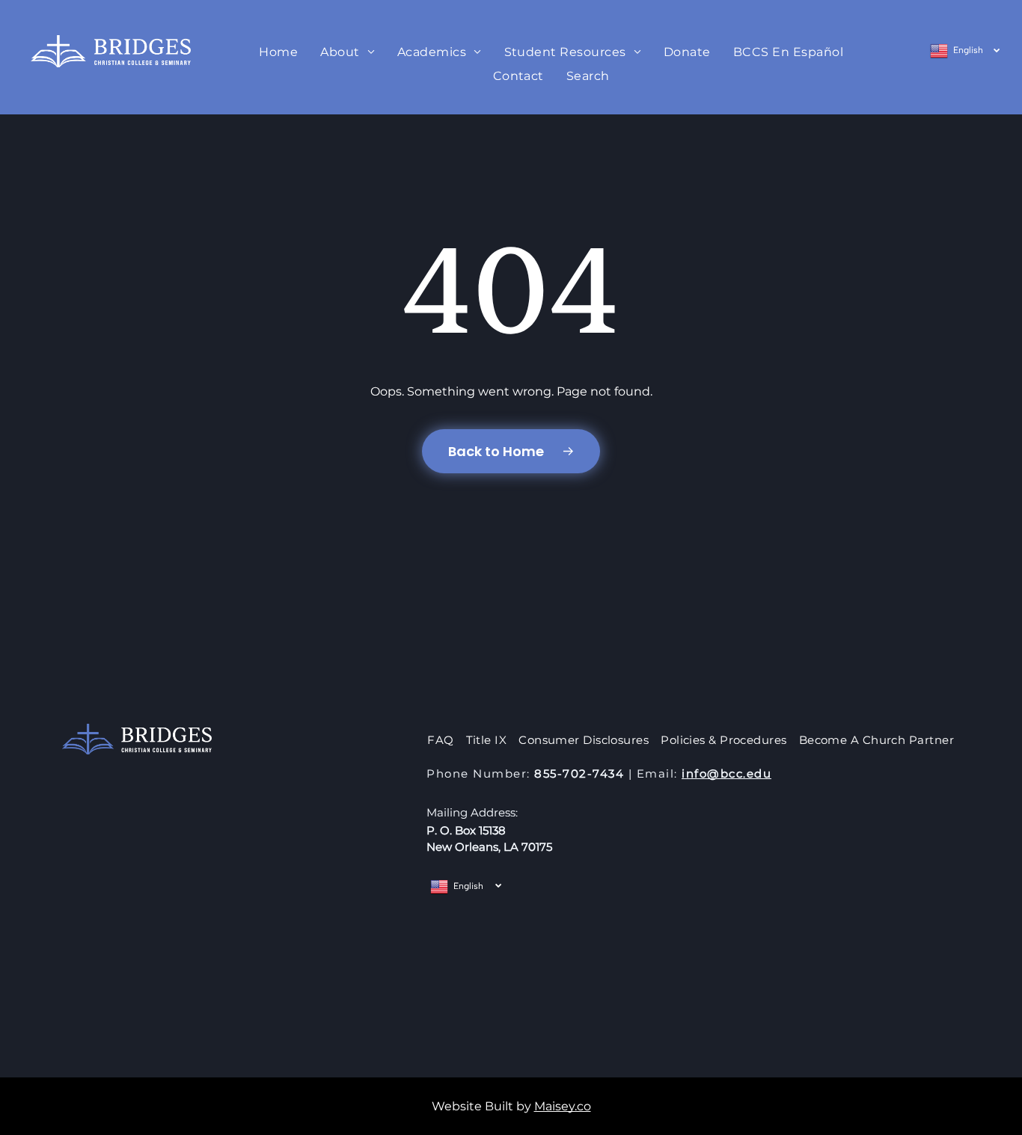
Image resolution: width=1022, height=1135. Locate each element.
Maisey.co (562, 1106)
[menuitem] (278, 52)
